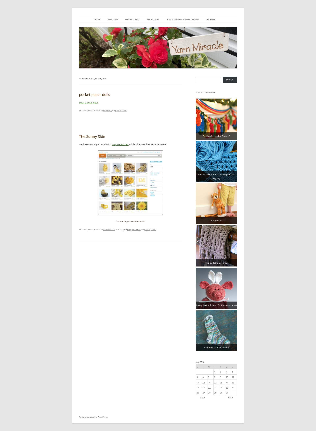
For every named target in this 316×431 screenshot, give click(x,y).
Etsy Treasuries (120, 144)
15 (215, 382)
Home (97, 19)
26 (198, 392)
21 (209, 387)
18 (233, 382)
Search (230, 79)
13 (203, 382)
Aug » (230, 397)
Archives (210, 19)
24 (227, 387)
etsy (129, 229)
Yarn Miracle (109, 229)
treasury (136, 229)
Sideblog (107, 110)
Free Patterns (132, 19)
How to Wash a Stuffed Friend (183, 19)
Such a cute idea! (88, 102)
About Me (113, 19)
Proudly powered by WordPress (93, 417)
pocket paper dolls (94, 94)
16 (221, 382)
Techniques (153, 19)
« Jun (202, 397)
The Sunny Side (92, 136)
